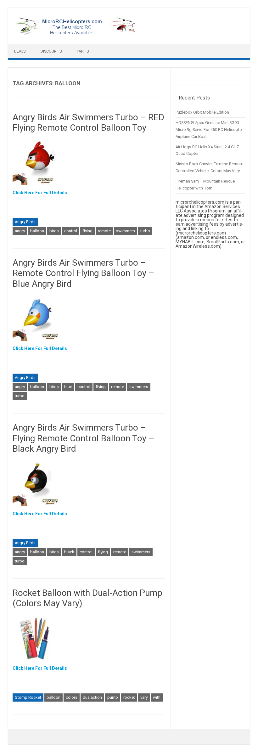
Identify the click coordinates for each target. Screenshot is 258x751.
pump (112, 697)
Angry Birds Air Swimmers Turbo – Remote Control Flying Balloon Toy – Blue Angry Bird (83, 273)
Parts (83, 51)
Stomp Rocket (28, 697)
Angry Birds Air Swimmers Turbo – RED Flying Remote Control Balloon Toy (88, 122)
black (69, 552)
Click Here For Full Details (40, 192)
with (156, 697)
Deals (19, 51)
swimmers (125, 231)
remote (104, 231)
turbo (145, 231)
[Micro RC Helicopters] (75, 33)
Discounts (51, 51)
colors (71, 697)
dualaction (92, 697)
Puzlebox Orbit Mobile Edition (202, 112)
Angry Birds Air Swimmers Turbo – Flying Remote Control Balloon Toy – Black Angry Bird (83, 438)
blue (68, 386)
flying (87, 231)
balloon (37, 231)
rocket (129, 697)
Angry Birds (25, 221)
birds (54, 231)
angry (20, 231)
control (70, 231)
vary (144, 697)
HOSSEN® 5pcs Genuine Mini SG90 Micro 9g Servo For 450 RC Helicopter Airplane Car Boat (209, 129)
